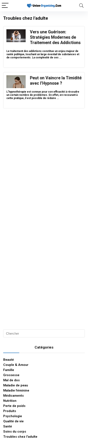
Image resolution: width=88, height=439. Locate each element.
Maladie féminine (16, 390)
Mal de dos (11, 380)
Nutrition (9, 401)
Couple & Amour (15, 365)
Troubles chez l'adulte (20, 437)
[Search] (81, 5)
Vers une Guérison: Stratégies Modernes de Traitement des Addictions (55, 37)
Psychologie (12, 416)
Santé (7, 426)
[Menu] (5, 5)
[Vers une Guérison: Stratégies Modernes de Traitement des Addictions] (16, 31)
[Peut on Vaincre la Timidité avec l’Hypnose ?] (16, 77)
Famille (8, 370)
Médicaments (13, 396)
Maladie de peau (15, 385)
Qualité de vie (13, 421)
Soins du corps (14, 431)
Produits (9, 411)
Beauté (8, 360)
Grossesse (11, 375)
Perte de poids (14, 406)
